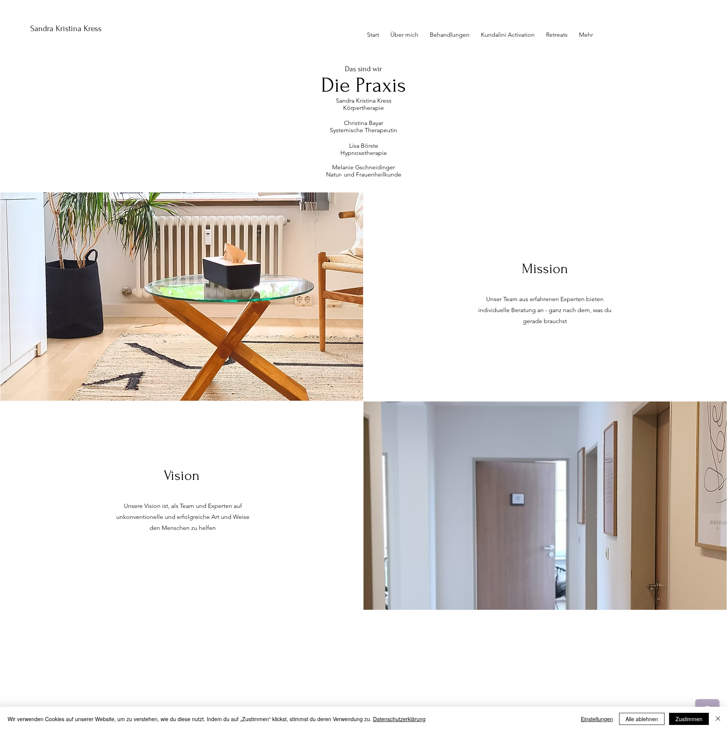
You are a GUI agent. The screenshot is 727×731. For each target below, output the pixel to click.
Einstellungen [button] (597, 719)
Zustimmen (689, 719)
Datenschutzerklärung (399, 719)
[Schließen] (717, 719)
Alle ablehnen (642, 719)
